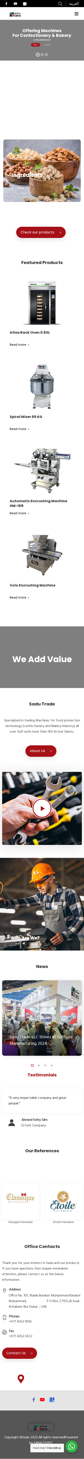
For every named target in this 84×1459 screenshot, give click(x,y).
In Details (35, 44)
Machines (25, 105)
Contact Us (47, 44)
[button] (23, 119)
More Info (19, 940)
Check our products (37, 232)
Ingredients (27, 175)
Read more (18, 344)
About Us (37, 750)
